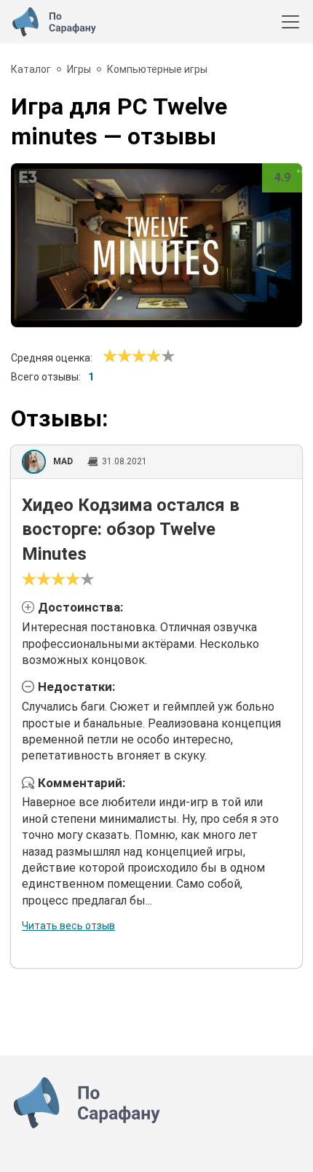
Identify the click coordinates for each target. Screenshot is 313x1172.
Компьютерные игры (157, 69)
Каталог (31, 69)
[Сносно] (117, 356)
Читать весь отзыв (68, 925)
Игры (79, 69)
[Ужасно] (110, 356)
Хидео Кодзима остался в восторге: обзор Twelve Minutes (130, 529)
